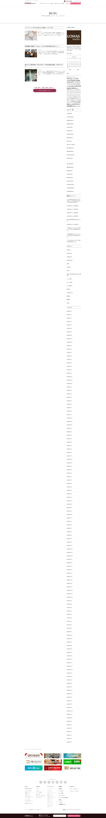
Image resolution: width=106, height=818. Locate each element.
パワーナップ (71, 94)
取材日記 (68, 289)
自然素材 (69, 106)
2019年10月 (69, 514)
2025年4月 (69, 362)
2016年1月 (69, 666)
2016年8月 (69, 645)
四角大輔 (75, 101)
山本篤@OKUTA (69, 130)
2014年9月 (69, 721)
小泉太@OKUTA (69, 127)
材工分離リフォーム (28, 792)
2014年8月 (69, 724)
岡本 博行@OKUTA (70, 134)
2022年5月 (69, 483)
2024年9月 (69, 386)
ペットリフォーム (50, 802)
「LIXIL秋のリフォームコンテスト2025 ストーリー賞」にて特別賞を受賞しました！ (74, 229)
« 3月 (70, 69)
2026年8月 (69, 311)
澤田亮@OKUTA (69, 170)
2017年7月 (69, 607)
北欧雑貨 (72, 101)
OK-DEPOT (72, 86)
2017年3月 (69, 621)
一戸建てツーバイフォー (39, 791)
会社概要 (62, 3)
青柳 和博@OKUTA (70, 151)
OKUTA (78, 86)
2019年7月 (69, 524)
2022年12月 (69, 459)
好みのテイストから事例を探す (40, 795)
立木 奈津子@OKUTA (70, 154)
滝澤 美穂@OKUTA (70, 191)
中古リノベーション (75, 99)
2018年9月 (69, 559)
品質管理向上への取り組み (29, 803)
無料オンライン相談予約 (75, 3)
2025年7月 (69, 352)
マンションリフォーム (50, 788)
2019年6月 (69, 528)
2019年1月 (69, 545)
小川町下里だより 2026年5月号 (72, 212)
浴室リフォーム (49, 799)
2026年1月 (69, 331)
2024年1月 (69, 414)
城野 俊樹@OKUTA (70, 167)
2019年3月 (69, 538)
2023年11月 (69, 421)
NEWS (68, 263)
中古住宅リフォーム (50, 794)
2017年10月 (69, 597)
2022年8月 (69, 473)
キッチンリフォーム (50, 798)
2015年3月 (69, 700)
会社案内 (60, 788)
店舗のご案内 (57, 3)
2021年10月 (69, 507)
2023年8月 (69, 431)
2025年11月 (69, 338)
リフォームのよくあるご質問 (63, 797)
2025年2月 (69, 369)
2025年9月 (69, 345)
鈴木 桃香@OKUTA (70, 147)
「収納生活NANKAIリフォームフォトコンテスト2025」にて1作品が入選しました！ (74, 235)
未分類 (68, 302)
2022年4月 (69, 486)
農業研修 (74, 106)
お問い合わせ (72, 786)
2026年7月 (69, 314)
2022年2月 (69, 493)
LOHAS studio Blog (33, 749)
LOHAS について (27, 795)
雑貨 (79, 106)
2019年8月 (69, 521)
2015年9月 (69, 679)
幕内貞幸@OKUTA (70, 120)
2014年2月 (69, 741)
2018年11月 (69, 552)
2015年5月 (69, 693)
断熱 (75, 102)
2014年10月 (69, 717)
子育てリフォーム (50, 805)
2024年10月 (69, 383)
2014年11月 (69, 714)
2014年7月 (69, 728)
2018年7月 (69, 566)
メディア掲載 (69, 285)
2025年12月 (69, 335)
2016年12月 (69, 631)
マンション (37, 790)
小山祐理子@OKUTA (70, 187)
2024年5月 (69, 400)
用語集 (60, 799)
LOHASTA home (69, 260)
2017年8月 (69, 604)
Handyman (69, 78)
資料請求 (67, 3)
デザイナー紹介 (27, 802)
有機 (78, 102)
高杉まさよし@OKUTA (71, 144)
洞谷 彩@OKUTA (70, 158)
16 (67, 64)
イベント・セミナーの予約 (74, 790)
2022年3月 (69, 490)
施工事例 (51, 3)
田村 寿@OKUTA (70, 177)
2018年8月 (69, 562)
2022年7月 (69, 476)
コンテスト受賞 (69, 282)
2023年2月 (69, 452)
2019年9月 (69, 517)
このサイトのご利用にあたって (37, 809)
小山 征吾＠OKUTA (70, 116)
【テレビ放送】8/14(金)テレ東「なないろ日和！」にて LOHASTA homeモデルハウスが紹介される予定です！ (73, 201)
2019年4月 (69, 535)
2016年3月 (69, 659)
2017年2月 (69, 624)
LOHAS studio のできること (29, 796)
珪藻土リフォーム (50, 801)
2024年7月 (69, 393)
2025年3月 (69, 366)
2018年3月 (69, 579)
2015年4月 (69, 697)
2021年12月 (69, 500)
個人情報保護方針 (31, 809)
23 (67, 66)
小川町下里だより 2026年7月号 (72, 209)
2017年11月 (69, 593)
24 (69, 66)
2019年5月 (69, 531)
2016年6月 (69, 648)
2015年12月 (69, 669)
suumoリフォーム (72, 89)
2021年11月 (69, 504)
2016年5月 (69, 652)
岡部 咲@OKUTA (70, 137)
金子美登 (77, 106)
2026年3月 (69, 324)
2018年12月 (69, 548)
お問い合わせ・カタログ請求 (74, 791)
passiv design (71, 88)
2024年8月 (69, 390)
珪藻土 (77, 104)
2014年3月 (69, 738)
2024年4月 (69, 404)
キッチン (75, 91)
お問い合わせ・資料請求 (60, 815)
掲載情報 (68, 299)
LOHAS (73, 78)
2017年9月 (69, 600)
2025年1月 (69, 373)
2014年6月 (69, 731)
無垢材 (73, 104)
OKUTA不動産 (69, 113)
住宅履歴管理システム (62, 804)
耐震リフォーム (49, 795)
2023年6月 (69, 438)
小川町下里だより (70, 292)
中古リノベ (69, 99)
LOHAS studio (30, 3)
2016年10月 (69, 638)
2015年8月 (69, 683)
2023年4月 (69, 445)
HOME (26, 786)
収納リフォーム (49, 806)
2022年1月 (69, 497)
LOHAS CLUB (69, 253)
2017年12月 (69, 590)
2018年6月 (69, 569)
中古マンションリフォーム (51, 792)
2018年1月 (69, 586)
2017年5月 (69, 614)
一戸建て (37, 788)
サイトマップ (26, 809)
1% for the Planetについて (29, 800)
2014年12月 (69, 710)
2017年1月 (69, 628)
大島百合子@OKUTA (70, 184)
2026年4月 (69, 321)
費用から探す (38, 794)
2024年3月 (69, 407)
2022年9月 (69, 469)
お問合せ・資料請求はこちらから (45, 90)
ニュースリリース (61, 795)
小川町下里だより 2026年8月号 (72, 205)
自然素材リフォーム (28, 793)
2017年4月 (69, 617)
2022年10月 (69, 466)
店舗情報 (60, 786)
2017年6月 (69, 610)
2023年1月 (69, 455)
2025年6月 (69, 355)
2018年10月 (69, 555)
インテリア (71, 91)
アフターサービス (27, 799)
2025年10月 (69, 342)
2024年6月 (69, 397)
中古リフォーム (49, 791)
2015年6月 (69, 690)
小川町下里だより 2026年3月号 (72, 224)
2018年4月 (69, 576)
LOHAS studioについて (44, 3)
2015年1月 (69, 707)
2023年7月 (69, 435)
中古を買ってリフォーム (75, 98)
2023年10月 (69, 424)
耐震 (79, 104)
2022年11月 (69, 462)
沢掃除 (71, 104)
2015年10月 (69, 676)
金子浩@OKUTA (69, 174)
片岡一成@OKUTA (70, 163)
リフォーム (74, 95)
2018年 (37, 749)
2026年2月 (69, 328)
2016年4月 (69, 655)
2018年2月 (69, 583)
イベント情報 (69, 278)
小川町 (78, 101)
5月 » (78, 69)
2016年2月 (69, 662)
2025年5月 (69, 359)
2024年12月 (69, 376)
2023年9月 (69, 428)
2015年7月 (69, 686)
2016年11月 (69, 635)
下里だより (71, 97)
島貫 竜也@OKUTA (70, 123)
